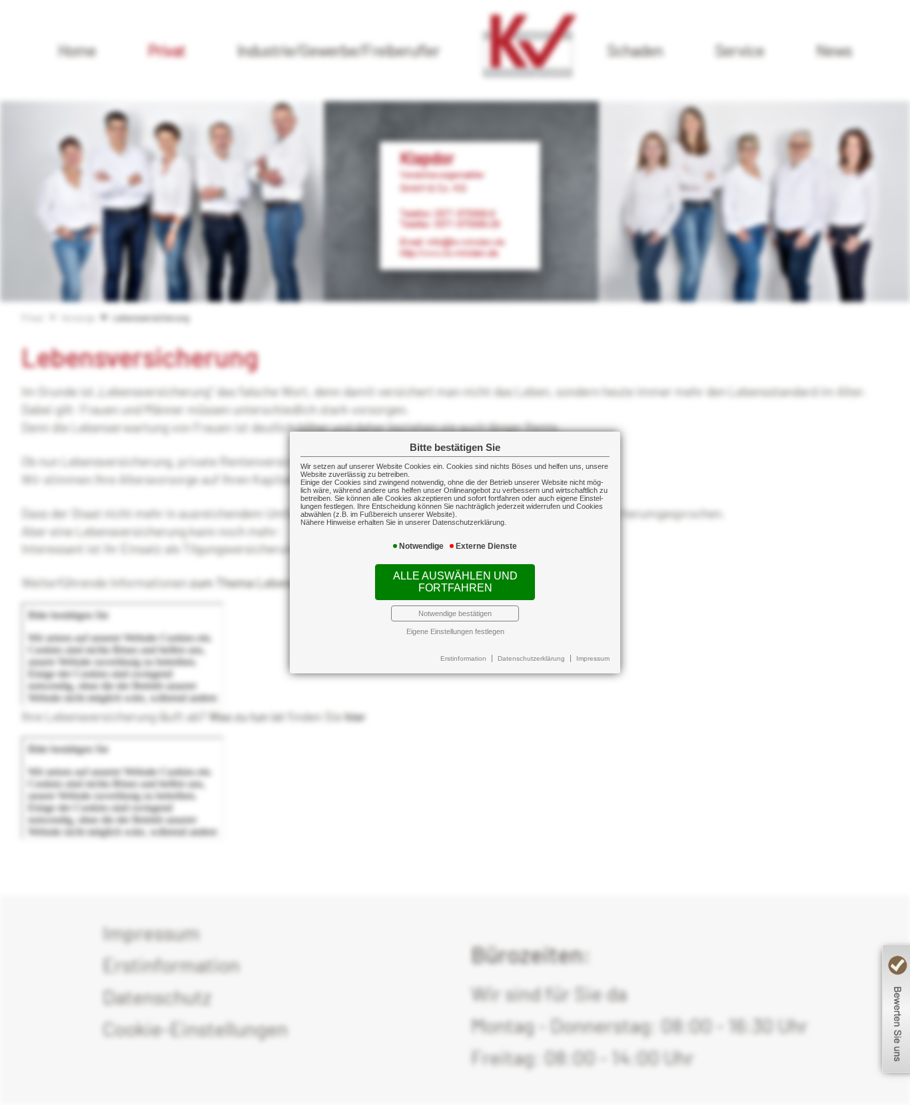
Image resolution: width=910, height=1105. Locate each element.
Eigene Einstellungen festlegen (455, 631)
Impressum (593, 658)
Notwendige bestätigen (455, 613)
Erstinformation (463, 658)
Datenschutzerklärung (531, 658)
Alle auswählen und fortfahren (455, 581)
